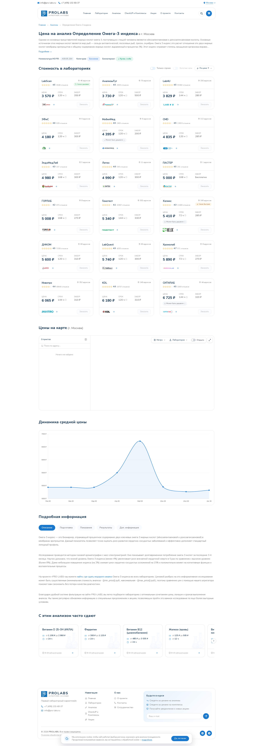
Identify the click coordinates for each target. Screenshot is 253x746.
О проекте (165, 13)
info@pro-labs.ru (48, 2)
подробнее (147, 740)
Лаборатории (101, 13)
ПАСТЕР (168, 163)
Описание (47, 527)
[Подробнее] (72, 653)
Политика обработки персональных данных (60, 735)
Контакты (179, 13)
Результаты (106, 527)
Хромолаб (169, 244)
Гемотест (107, 201)
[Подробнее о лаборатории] (54, 105)
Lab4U (166, 81)
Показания (86, 527)
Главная (87, 13)
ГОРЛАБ (47, 201)
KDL (104, 283)
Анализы (116, 13)
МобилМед (108, 119)
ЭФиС (45, 119)
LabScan (47, 81)
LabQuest (108, 244)
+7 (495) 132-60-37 (70, 2)
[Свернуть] (86, 339)
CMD (165, 119)
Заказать (84, 104)
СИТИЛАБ (169, 283)
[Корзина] (209, 13)
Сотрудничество (125, 707)
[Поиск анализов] (202, 13)
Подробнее (44, 51)
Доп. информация (129, 527)
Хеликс (167, 201)
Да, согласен (180, 738)
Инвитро (47, 283)
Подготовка (66, 527)
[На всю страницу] (209, 340)
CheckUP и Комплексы (135, 13)
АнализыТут (109, 81)
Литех (106, 163)
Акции (153, 13)
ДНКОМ (46, 244)
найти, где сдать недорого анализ (94, 576)
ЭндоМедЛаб (50, 163)
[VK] (202, 733)
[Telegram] (209, 733)
